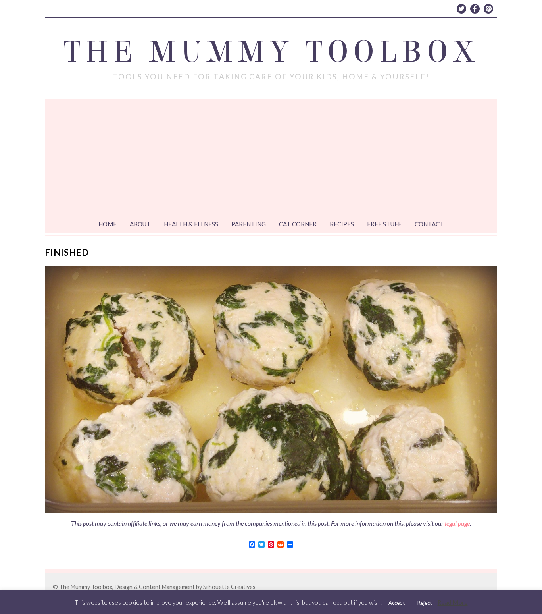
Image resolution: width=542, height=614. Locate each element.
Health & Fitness (191, 224)
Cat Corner (298, 224)
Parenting (248, 224)
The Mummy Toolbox (271, 52)
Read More (453, 602)
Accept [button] (396, 603)
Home (107, 224)
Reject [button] (424, 603)
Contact (429, 224)
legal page (457, 523)
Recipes (342, 224)
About (140, 224)
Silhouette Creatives (229, 586)
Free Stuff (384, 224)
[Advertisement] (271, 158)
